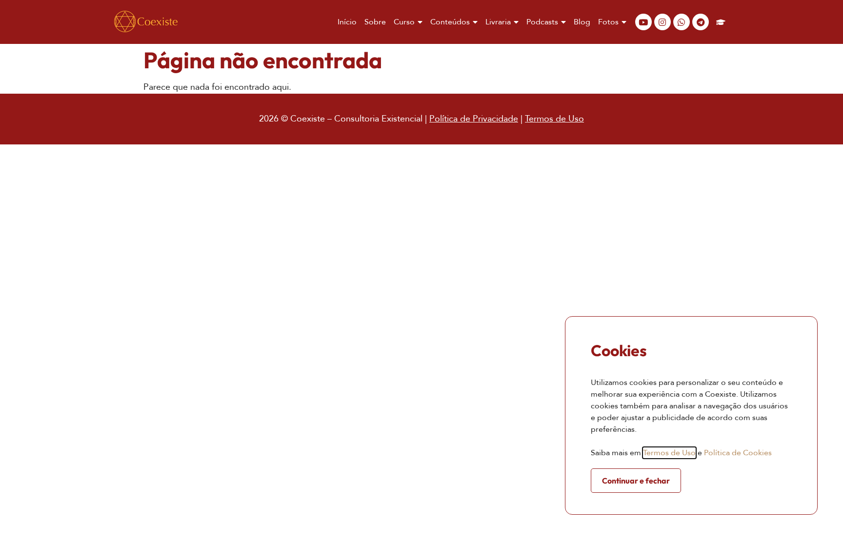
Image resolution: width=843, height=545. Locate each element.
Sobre (375, 22)
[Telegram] (700, 22)
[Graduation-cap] (721, 22)
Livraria (498, 22)
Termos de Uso (554, 119)
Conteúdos (450, 22)
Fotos (608, 22)
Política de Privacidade (473, 119)
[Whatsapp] (681, 22)
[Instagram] (662, 22)
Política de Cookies (738, 452)
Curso (404, 22)
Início (347, 22)
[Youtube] (643, 22)
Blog (582, 22)
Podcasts (542, 22)
